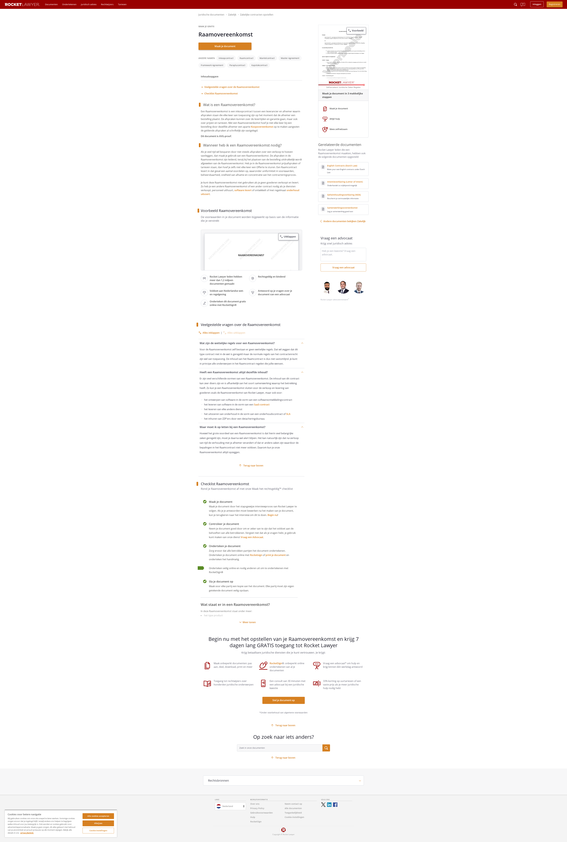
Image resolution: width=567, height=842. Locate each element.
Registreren (554, 4)
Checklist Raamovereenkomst (221, 93)
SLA (288, 414)
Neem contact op (293, 803)
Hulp (252, 817)
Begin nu (272, 515)
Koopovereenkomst (262, 126)
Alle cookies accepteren (98, 816)
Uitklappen (290, 236)
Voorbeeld (358, 30)
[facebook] (335, 804)
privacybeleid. (27, 833)
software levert (242, 190)
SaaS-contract (262, 404)
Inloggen (537, 4)
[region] (61, 823)
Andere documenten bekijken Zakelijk (344, 221)
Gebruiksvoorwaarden (261, 812)
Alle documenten (293, 808)
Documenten (51, 4)
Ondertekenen (69, 4)
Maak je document (225, 46)
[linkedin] (329, 804)
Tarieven (122, 4)
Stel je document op (283, 700)
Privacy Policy (257, 808)
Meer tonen (249, 622)
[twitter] (323, 804)
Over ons (254, 803)
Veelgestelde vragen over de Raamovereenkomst (231, 87)
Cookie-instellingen (98, 830)
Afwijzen (98, 823)
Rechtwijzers (107, 4)
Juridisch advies (89, 4)
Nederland (227, 806)
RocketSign (276, 663)
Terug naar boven (253, 465)
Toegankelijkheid (293, 812)
